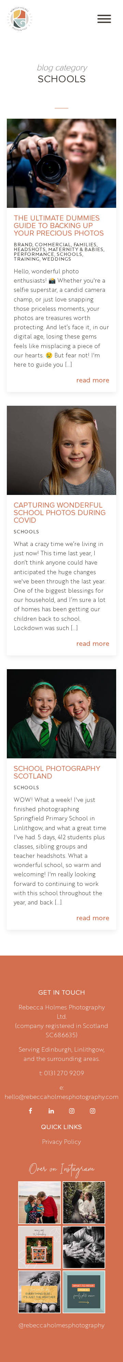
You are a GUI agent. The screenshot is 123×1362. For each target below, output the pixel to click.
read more (92, 379)
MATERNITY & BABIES (76, 249)
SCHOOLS (69, 254)
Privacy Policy (61, 1141)
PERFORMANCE (34, 254)
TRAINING (27, 259)
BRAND (23, 244)
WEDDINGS (56, 259)
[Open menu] (104, 19)
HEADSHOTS (30, 249)
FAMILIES (85, 244)
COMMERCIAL (53, 244)
